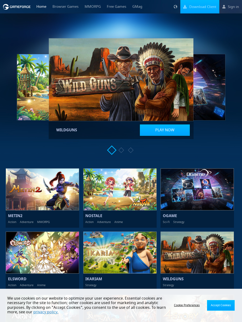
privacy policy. (45, 312)
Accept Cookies (221, 305)
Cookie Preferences (187, 305)
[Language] (175, 6)
